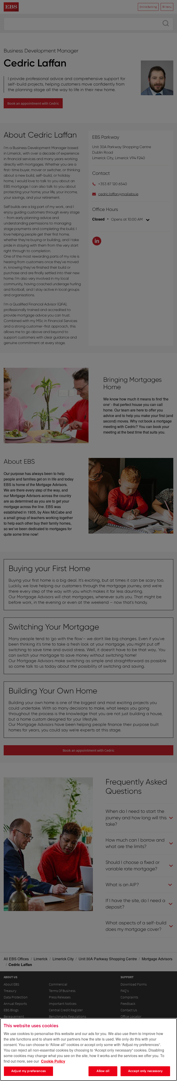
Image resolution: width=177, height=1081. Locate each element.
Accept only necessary (145, 1071)
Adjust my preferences (28, 1071)
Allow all (103, 1071)
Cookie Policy (53, 1061)
